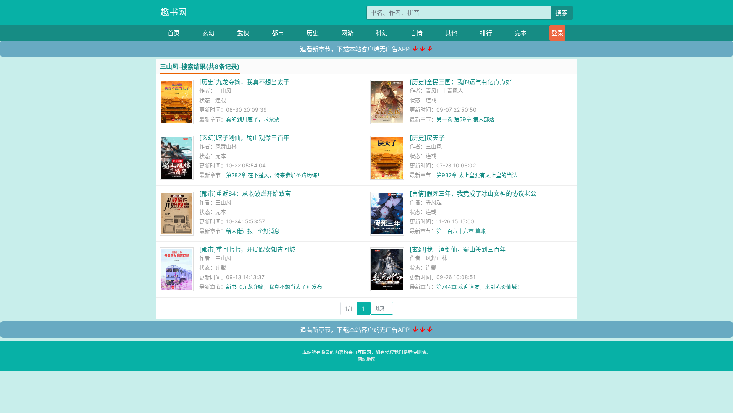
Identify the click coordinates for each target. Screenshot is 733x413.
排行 (486, 33)
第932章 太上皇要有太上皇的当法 (476, 175)
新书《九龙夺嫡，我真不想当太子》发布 (274, 286)
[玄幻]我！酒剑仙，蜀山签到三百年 (458, 249)
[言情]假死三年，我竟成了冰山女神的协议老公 (473, 193)
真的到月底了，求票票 (252, 119)
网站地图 (366, 359)
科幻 (382, 33)
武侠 (243, 33)
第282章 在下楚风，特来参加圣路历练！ (274, 175)
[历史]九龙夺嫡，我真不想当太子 (244, 82)
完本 (521, 33)
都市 (278, 33)
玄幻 (208, 33)
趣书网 (173, 12)
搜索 (561, 12)
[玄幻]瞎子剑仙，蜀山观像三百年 (244, 137)
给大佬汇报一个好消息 (252, 231)
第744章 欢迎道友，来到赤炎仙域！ (479, 286)
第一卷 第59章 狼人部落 (465, 119)
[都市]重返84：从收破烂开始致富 (245, 193)
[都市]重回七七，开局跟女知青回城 (247, 249)
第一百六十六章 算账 (461, 231)
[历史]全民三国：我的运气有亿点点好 (461, 82)
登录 (557, 33)
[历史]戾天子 (427, 137)
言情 (416, 33)
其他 (451, 33)
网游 (347, 33)
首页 (174, 33)
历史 (313, 33)
